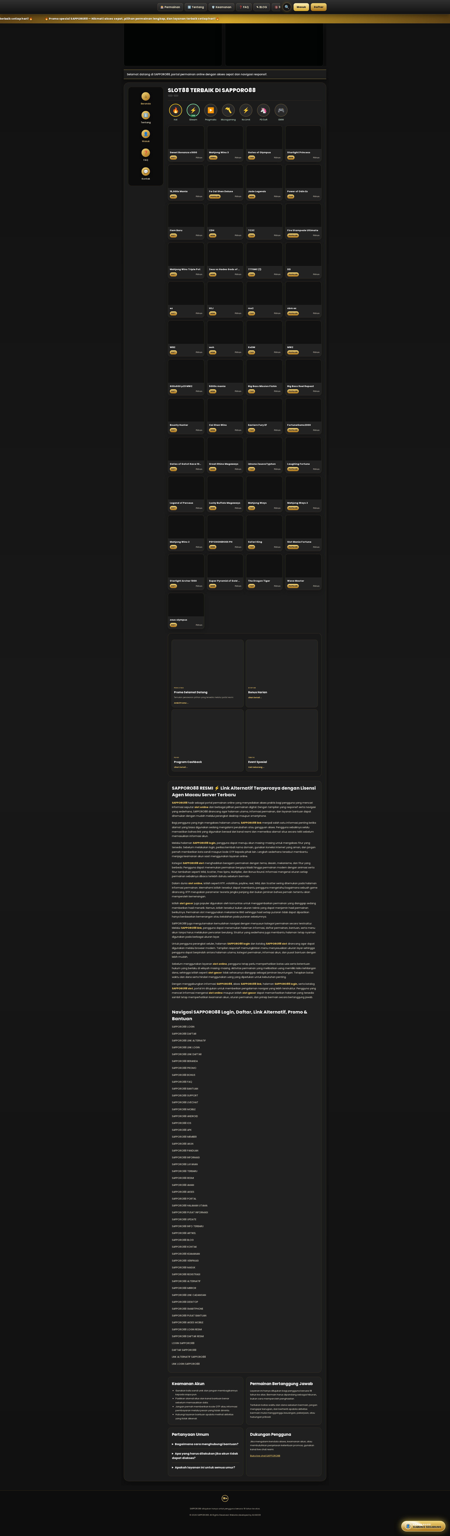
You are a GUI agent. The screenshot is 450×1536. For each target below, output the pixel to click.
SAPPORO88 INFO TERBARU (188, 1226)
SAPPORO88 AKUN (182, 1144)
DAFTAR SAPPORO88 (184, 1350)
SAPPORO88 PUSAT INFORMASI (190, 1212)
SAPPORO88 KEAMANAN (186, 1254)
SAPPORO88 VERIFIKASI (185, 1260)
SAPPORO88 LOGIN (183, 1026)
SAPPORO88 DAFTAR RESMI (188, 1336)
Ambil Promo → (181, 703)
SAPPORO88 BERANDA (185, 1061)
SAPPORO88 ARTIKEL (184, 1233)
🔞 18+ (279, 7)
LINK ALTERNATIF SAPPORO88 (189, 1357)
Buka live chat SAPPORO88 (265, 1455)
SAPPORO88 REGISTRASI (186, 1274)
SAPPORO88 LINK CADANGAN (189, 1295)
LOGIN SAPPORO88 (183, 1343)
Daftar (318, 7)
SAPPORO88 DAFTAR (184, 1033)
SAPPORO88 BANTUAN (185, 1088)
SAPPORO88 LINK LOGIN (186, 1047)
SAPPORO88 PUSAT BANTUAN (189, 1315)
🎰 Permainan (170, 7)
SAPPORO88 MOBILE (184, 1109)
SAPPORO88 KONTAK (184, 1247)
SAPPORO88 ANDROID (185, 1116)
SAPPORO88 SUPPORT (185, 1095)
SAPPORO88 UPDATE (184, 1219)
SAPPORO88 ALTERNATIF (186, 1281)
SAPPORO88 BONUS (183, 1075)
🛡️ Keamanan (221, 7)
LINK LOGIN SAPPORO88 (186, 1364)
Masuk (301, 7)
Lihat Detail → (255, 697)
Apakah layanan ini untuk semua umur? (205, 1467)
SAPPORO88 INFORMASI (186, 1157)
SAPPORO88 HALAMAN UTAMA (189, 1205)
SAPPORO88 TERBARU (184, 1171)
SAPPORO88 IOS (181, 1123)
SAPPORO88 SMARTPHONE (187, 1308)
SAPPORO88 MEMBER (184, 1136)
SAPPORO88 (180, 803)
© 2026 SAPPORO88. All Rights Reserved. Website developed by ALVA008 (225, 1515)
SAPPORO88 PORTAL (184, 1198)
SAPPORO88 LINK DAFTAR (187, 1054)
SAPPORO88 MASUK (183, 1267)
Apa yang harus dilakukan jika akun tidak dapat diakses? (205, 1456)
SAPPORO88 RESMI (183, 1178)
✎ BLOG (261, 7)
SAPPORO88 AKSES (183, 1192)
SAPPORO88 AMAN (183, 1185)
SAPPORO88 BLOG (183, 1240)
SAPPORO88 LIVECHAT (185, 1102)
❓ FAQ (244, 7)
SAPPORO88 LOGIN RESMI (187, 1329)
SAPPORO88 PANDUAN (185, 1150)
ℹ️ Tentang (196, 7)
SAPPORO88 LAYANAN (185, 1164)
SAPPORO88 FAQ (182, 1082)
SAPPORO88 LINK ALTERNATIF (189, 1040)
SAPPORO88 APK (182, 1130)
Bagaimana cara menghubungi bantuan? (206, 1444)
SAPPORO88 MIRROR (184, 1288)
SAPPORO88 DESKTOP (185, 1302)
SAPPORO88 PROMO (184, 1068)
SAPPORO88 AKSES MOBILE (187, 1322)
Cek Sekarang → (256, 767)
